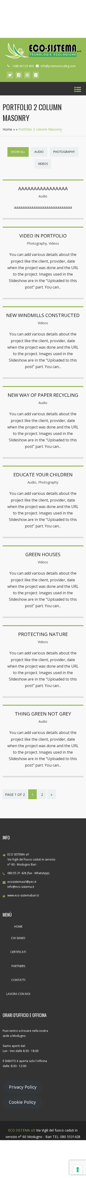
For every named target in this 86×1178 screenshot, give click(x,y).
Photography (64, 152)
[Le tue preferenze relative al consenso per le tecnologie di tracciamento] (77, 1169)
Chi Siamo (18, 938)
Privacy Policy (23, 1087)
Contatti (18, 980)
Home (7, 129)
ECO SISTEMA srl (21, 1130)
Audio (39, 152)
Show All (18, 152)
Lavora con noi (18, 994)
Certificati (18, 952)
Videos (43, 164)
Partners (18, 966)
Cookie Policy (22, 1102)
